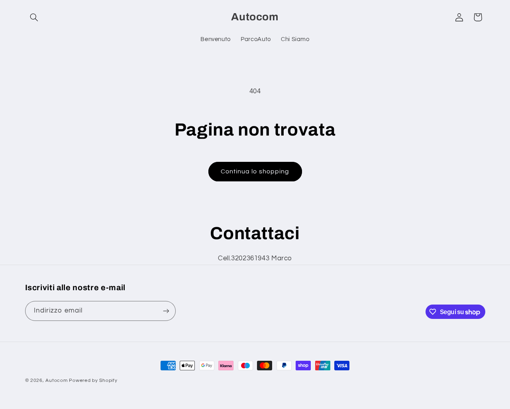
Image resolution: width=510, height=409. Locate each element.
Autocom (56, 380)
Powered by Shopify (93, 380)
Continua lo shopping (255, 171)
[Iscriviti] (166, 311)
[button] (34, 17)
